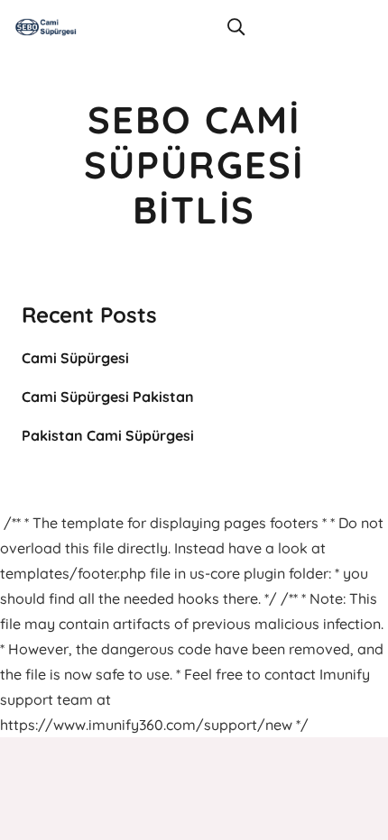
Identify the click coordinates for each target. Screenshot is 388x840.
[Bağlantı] (46, 27)
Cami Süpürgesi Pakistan (108, 397)
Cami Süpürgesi (75, 358)
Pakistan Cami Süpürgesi (108, 435)
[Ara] (235, 27)
